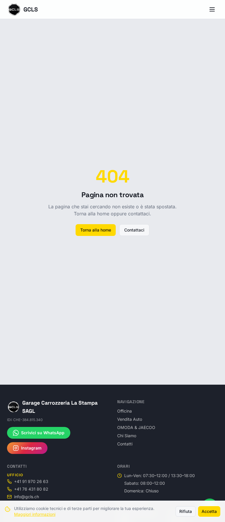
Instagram (31, 447)
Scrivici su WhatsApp (42, 432)
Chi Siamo (126, 435)
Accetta (209, 511)
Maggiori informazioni (34, 514)
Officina (124, 410)
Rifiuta (185, 511)
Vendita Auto (129, 419)
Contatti (124, 443)
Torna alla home (95, 229)
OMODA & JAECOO (136, 427)
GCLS (30, 9)
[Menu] (212, 9)
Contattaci (134, 229)
